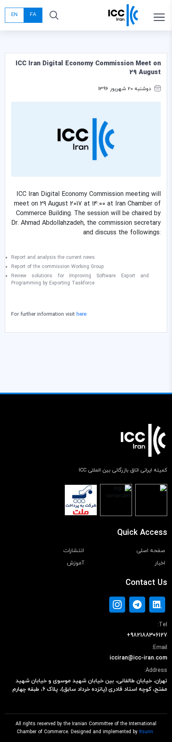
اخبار (159, 563)
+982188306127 (147, 635)
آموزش (75, 563)
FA (33, 14)
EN (14, 14)
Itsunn (146, 732)
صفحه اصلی (150, 550)
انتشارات (73, 550)
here (81, 314)
